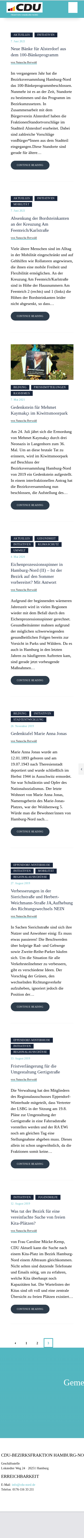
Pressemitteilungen (50, 387)
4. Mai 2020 (18, 556)
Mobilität (21, 204)
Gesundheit (46, 538)
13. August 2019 (20, 1058)
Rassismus (21, 393)
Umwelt (19, 550)
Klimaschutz (48, 544)
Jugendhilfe (48, 1197)
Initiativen (46, 34)
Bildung (20, 387)
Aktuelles (21, 34)
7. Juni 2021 (18, 41)
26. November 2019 (22, 726)
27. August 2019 (20, 883)
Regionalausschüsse (30, 877)
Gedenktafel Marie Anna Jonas (39, 733)
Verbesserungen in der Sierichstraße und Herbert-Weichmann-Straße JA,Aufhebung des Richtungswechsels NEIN (42, 899)
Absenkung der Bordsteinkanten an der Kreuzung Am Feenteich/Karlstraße (40, 224)
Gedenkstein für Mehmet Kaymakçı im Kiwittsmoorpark (39, 410)
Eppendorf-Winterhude (31, 865)
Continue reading (30, 165)
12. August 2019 (20, 1203)
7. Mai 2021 (18, 399)
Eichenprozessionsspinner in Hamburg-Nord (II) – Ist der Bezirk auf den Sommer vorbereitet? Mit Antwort (37, 573)
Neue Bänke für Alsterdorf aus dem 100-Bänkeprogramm (38, 51)
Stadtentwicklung (28, 719)
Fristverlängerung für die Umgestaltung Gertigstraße (35, 1069)
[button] (73, 7)
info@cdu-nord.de (23, 1484)
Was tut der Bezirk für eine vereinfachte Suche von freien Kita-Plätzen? (38, 1217)
